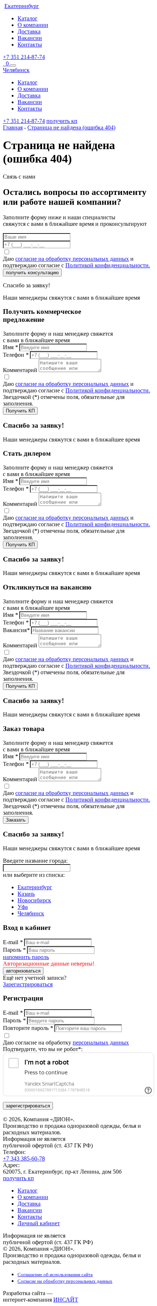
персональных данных (101, 1042)
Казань (26, 894)
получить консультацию (32, 272)
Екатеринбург (35, 887)
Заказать (16, 820)
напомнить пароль (26, 957)
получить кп (61, 121)
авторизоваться (23, 971)
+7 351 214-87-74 (24, 57)
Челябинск (31, 913)
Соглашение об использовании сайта (55, 1274)
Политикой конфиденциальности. (107, 265)
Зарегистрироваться (28, 984)
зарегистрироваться (28, 1106)
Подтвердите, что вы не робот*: (43, 1049)
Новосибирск (34, 900)
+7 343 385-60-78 (24, 1158)
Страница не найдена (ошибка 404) (71, 127)
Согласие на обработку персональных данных (65, 1281)
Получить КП (20, 411)
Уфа (23, 907)
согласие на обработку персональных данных (72, 259)
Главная (13, 127)
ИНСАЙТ (65, 1300)
